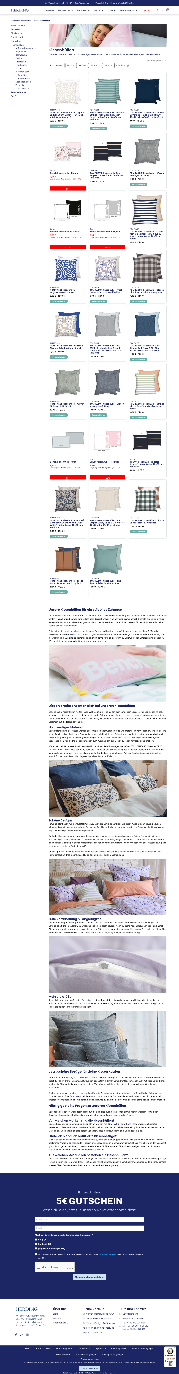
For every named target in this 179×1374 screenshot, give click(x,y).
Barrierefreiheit (43, 1348)
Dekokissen (23, 71)
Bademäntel (21, 51)
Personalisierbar (19, 92)
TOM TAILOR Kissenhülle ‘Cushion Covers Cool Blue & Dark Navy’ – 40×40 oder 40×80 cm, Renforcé (147, 115)
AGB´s (28, 1348)
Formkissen (23, 75)
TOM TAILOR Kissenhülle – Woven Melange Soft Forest (67, 405)
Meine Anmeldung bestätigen (89, 1277)
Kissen (35, 21)
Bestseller (15, 29)
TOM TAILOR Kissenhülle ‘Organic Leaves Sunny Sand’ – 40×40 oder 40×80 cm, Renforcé (67, 115)
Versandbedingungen (86, 1354)
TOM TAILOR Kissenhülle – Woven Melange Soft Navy (107, 405)
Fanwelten (16, 41)
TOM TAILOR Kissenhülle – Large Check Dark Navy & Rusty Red (66, 582)
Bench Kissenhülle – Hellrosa (105, 461)
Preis (108, 65)
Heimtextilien (26, 21)
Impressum (100, 1348)
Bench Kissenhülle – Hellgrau (105, 231)
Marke (70, 65)
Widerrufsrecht (63, 1354)
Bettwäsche (21, 55)
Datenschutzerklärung (107, 1254)
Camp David (94, 170)
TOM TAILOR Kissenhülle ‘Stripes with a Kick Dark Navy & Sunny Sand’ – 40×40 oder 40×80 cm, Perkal (146, 235)
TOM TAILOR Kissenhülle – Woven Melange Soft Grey (147, 174)
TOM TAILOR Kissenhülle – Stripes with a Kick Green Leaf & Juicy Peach (147, 406)
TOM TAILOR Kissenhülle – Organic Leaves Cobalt (63, 291)
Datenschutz (84, 1348)
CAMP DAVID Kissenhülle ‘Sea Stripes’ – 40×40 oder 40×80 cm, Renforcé (107, 175)
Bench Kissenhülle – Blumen (64, 173)
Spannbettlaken (23, 81)
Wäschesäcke (22, 88)
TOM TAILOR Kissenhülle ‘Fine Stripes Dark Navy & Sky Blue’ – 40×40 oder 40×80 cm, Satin (146, 348)
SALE (13, 96)
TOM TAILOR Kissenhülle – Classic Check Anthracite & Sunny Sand (147, 291)
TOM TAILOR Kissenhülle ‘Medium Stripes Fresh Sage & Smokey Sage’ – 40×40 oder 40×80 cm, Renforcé (107, 116)
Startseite (15, 21)
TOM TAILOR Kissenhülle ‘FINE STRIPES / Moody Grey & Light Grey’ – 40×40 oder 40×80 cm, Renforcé (105, 349)
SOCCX (132, 459)
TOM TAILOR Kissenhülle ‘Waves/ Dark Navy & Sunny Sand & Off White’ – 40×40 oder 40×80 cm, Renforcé (67, 524)
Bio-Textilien (17, 33)
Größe (82, 65)
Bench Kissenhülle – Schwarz (65, 231)
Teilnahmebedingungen (142, 1348)
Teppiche (20, 85)
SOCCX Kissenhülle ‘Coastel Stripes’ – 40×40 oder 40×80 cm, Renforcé (147, 464)
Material (95, 65)
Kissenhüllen (24, 78)
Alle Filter (121, 65)
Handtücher (21, 65)
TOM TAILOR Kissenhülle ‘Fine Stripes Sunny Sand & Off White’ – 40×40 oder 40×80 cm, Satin (107, 522)
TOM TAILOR (55, 110)
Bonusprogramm (64, 1348)
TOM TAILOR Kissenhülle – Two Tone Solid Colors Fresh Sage (105, 582)
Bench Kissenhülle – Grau (63, 461)
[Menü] (174, 1348)
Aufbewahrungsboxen (26, 48)
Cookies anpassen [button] (89, 1359)
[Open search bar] (162, 10)
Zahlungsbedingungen (112, 1354)
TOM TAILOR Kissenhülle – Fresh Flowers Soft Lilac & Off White (106, 291)
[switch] (170, 1364)
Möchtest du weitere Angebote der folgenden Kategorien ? (64, 1235)
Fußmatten (20, 61)
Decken (19, 58)
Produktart (56, 65)
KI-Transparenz (118, 1348)
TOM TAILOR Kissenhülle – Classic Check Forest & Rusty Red (147, 521)
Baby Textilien (18, 25)
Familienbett (17, 37)
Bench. (52, 170)
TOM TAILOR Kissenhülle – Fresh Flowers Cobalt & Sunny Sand (66, 346)
